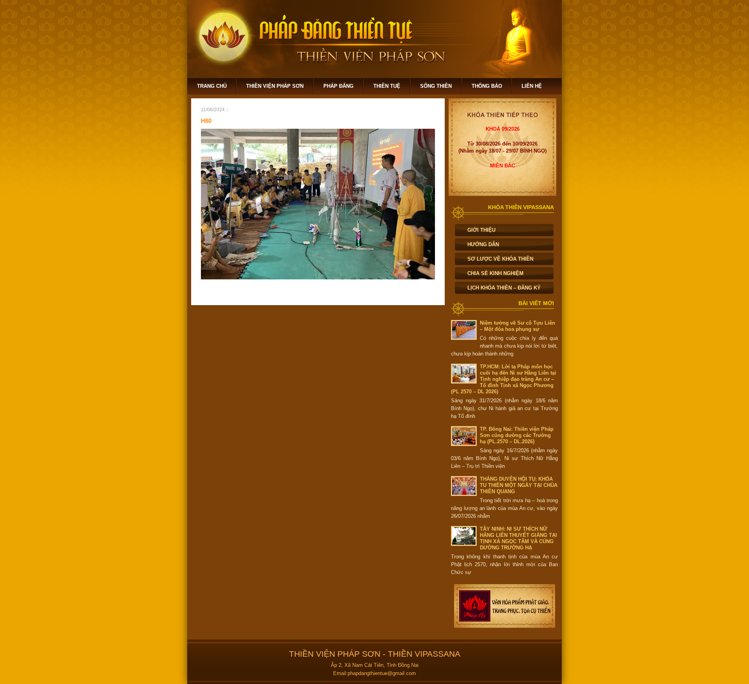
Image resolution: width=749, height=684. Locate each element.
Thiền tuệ (386, 86)
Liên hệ (532, 86)
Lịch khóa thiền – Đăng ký (504, 288)
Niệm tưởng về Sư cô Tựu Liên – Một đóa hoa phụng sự (517, 326)
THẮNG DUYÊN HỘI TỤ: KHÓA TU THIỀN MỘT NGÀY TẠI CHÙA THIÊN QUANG (518, 485)
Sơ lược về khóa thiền (500, 259)
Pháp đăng (338, 86)
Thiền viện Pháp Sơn (275, 86)
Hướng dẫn (483, 244)
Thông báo (487, 86)
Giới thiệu (481, 230)
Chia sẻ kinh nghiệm (495, 273)
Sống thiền (436, 86)
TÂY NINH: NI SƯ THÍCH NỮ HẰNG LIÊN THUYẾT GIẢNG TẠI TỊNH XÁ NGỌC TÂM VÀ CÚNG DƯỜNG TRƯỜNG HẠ (518, 538)
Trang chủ (212, 86)
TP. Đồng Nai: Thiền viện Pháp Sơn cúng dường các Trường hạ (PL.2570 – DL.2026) (517, 435)
